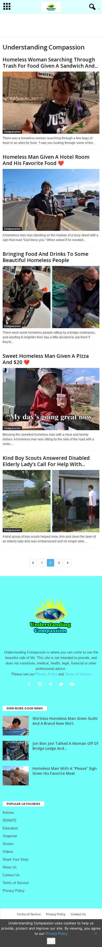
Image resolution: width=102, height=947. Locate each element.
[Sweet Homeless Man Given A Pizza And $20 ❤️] (51, 399)
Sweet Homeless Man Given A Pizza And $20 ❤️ (46, 359)
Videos (8, 852)
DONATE (9, 820)
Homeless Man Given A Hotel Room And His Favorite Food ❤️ (46, 160)
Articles (8, 813)
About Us (10, 867)
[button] (93, 7)
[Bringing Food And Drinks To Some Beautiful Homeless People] (51, 297)
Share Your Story (16, 859)
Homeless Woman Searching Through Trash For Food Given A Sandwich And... (50, 62)
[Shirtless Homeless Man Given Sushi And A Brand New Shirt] (16, 725)
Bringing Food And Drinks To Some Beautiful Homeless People (45, 257)
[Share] (51, 685)
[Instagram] (41, 685)
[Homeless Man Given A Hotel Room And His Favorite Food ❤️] (51, 200)
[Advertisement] (51, 25)
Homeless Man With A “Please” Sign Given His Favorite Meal (64, 771)
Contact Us (11, 875)
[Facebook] (30, 685)
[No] (95, 933)
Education (10, 828)
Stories (8, 844)
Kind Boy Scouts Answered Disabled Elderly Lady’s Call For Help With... (46, 461)
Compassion (12, 132)
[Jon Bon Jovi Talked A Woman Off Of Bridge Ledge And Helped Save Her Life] (16, 750)
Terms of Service (16, 883)
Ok (51, 941)
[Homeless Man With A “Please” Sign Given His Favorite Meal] (16, 775)
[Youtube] (72, 685)
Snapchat (10, 836)
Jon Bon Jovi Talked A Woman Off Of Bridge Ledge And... (65, 746)
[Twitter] (62, 685)
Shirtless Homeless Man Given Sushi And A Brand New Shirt (65, 721)
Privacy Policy (14, 891)
